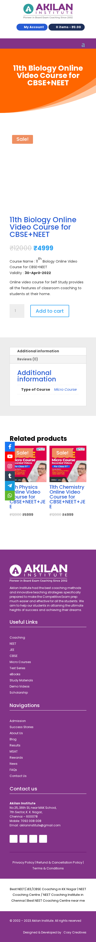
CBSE (13, 656)
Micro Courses (20, 662)
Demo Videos (20, 686)
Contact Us (18, 776)
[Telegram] (10, 486)
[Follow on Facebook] (13, 839)
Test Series (17, 668)
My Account (34, 27)
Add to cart (50, 311)
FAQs (13, 770)
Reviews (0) (27, 359)
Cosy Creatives (75, 932)
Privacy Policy (23, 862)
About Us (16, 733)
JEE (12, 650)
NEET (13, 644)
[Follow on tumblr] (43, 839)
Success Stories (21, 727)
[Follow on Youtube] (23, 839)
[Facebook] (10, 447)
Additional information (38, 351)
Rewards (16, 757)
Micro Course (65, 389)
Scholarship (19, 692)
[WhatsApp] (10, 495)
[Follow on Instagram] (33, 839)
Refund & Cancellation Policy (59, 862)
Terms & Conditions (48, 868)
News (13, 764)
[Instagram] (10, 466)
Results (15, 745)
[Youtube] (10, 456)
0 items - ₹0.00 (68, 27)
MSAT (14, 751)
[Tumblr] (10, 476)
